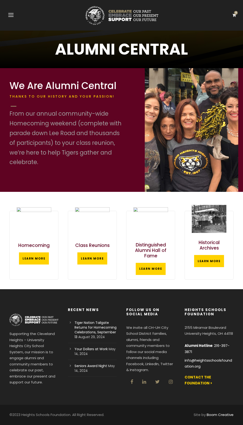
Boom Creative (220, 414)
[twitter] (157, 382)
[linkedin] (144, 382)
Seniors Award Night (91, 366)
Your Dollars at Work (91, 349)
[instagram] (171, 382)
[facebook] (132, 382)
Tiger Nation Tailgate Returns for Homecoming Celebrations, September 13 (96, 329)
